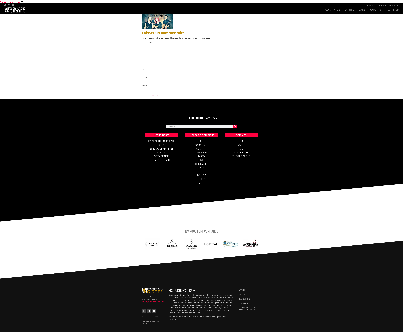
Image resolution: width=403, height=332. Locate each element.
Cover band (201, 152)
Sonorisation (241, 152)
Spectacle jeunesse (161, 148)
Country (201, 148)
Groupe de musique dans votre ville (248, 308)
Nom (143, 69)
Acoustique (201, 144)
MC (241, 148)
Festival (162, 144)
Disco (201, 156)
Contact (373, 10)
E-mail (144, 77)
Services (362, 10)
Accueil (328, 10)
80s (201, 141)
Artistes (337, 10)
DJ (201, 160)
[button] (388, 10)
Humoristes (241, 144)
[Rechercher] (235, 126)
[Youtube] (13, 5)
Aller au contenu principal (10, 2)
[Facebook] (5, 5)
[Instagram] (9, 5)
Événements (349, 10)
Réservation (244, 303)
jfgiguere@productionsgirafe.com (388, 5)
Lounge (201, 175)
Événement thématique (161, 160)
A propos (243, 294)
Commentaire (148, 42)
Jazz (201, 167)
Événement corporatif (161, 141)
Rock (201, 183)
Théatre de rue (241, 156)
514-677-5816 (370, 5)
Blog (382, 10)
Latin (201, 171)
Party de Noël (161, 156)
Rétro (201, 179)
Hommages (201, 163)
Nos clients (244, 299)
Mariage (162, 152)
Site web (145, 86)
